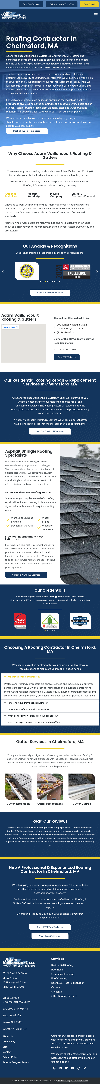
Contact (7, 1051)
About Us (8, 1036)
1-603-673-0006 (50, 913)
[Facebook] (54, 1068)
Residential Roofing (62, 965)
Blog (5, 1046)
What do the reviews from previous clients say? (33, 715)
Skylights (56, 991)
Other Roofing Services (64, 996)
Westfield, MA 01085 (15, 1029)
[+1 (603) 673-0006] (4, 972)
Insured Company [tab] (56, 195)
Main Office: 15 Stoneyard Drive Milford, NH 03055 (14, 982)
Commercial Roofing (62, 974)
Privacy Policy (10, 1057)
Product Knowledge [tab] (34, 195)
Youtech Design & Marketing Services (73, 1081)
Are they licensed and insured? (24, 676)
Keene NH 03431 (12, 1022)
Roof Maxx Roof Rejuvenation (67, 982)
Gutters (55, 987)
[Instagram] (85, 1068)
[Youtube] (72, 1068)
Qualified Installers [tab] (11, 195)
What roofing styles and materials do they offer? (34, 722)
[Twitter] (66, 1068)
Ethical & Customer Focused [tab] (83, 195)
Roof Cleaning (59, 978)
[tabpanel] (50, 217)
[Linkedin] (60, 1068)
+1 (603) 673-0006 (17, 972)
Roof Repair (57, 969)
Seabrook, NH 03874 (15, 1008)
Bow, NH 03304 (12, 1015)
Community (9, 1041)
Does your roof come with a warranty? (28, 709)
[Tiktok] (79, 1068)
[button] (96, 14)
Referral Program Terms (16, 1062)
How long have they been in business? (28, 702)
